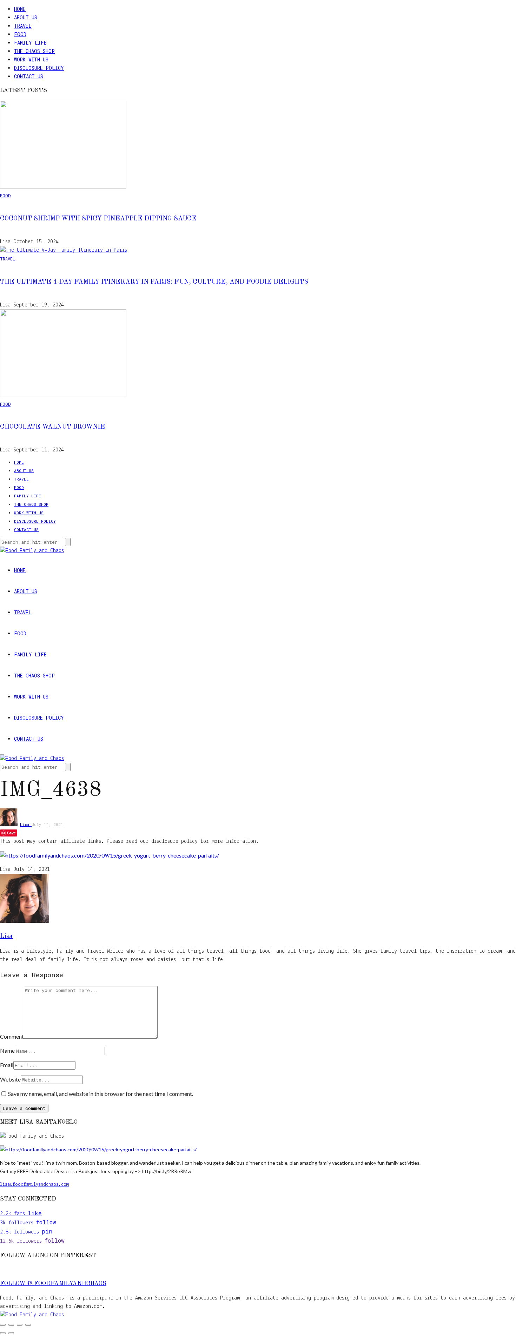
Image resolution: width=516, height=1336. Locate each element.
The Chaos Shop (34, 51)
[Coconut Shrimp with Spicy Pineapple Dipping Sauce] (63, 187)
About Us (25, 17)
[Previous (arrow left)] (3, 1333)
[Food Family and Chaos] (32, 1315)
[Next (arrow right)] (11, 1333)
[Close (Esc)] (28, 1325)
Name (7, 1050)
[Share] (19, 1325)
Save (11, 832)
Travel (23, 25)
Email (6, 1064)
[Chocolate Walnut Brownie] (63, 395)
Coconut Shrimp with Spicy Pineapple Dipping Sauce (98, 219)
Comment (12, 1036)
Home (20, 9)
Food (20, 34)
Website (10, 1079)
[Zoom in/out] (3, 1325)
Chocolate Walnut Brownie (52, 427)
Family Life (30, 42)
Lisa (26, 824)
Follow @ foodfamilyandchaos (53, 1284)
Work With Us (31, 59)
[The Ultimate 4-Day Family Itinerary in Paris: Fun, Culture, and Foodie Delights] (63, 250)
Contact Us (28, 76)
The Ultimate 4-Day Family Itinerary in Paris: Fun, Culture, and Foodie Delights (154, 282)
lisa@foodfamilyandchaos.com (34, 1184)
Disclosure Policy (39, 68)
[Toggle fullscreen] (11, 1325)
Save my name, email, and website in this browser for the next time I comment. (100, 1093)
